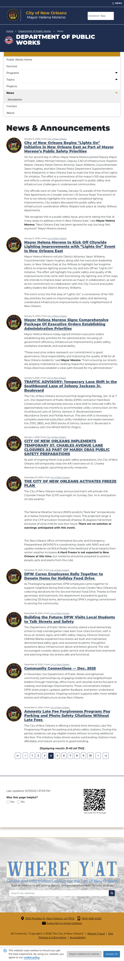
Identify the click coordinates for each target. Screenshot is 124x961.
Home (9, 31)
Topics (10, 79)
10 (90, 755)
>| (105, 755)
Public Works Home (19, 59)
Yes (12, 801)
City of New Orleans (57, 139)
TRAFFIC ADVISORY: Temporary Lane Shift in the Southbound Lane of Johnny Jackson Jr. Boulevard (70, 386)
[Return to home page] (36, 15)
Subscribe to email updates (64, 923)
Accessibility (78, 937)
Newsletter (15, 99)
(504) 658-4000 (92, 918)
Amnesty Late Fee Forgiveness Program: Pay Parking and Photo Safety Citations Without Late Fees (67, 716)
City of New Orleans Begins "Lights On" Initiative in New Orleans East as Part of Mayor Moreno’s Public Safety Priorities (69, 147)
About (10, 112)
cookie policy (32, 957)
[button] (116, 73)
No (23, 801)
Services (11, 66)
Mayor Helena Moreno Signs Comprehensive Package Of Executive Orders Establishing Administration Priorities (66, 324)
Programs (12, 73)
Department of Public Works (34, 31)
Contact (11, 106)
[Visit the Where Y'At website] (62, 871)
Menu (118, 3)
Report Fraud (96, 933)
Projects (11, 86)
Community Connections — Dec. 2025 (60, 669)
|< (18, 755)
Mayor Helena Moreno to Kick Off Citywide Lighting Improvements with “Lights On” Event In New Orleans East (69, 247)
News (10, 92)
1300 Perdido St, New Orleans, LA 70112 (49, 918)
